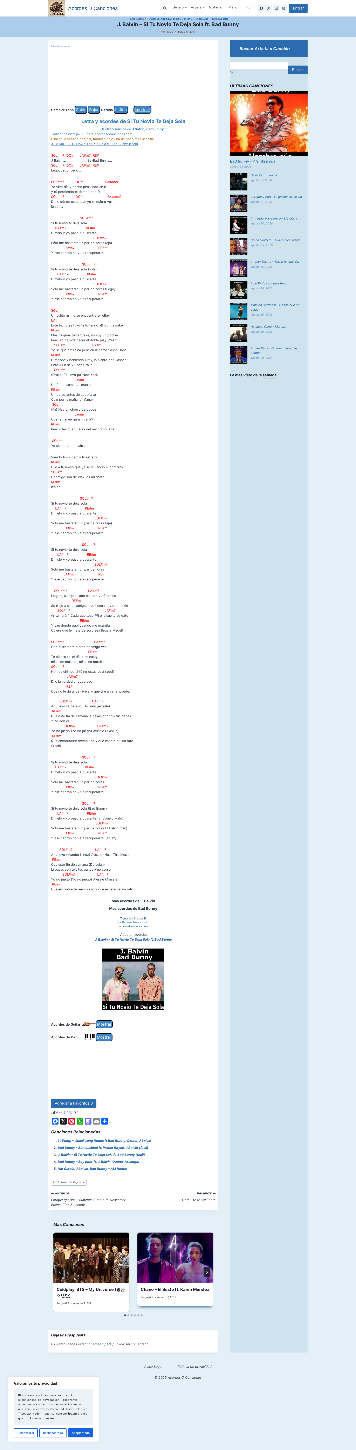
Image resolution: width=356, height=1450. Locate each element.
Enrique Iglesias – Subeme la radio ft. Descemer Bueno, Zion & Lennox (88, 1199)
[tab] (125, 1315)
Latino (121, 109)
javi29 (169, 31)
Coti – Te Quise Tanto (199, 1197)
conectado (95, 1344)
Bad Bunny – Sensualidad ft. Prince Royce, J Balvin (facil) (103, 1148)
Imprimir (142, 109)
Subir (81, 109)
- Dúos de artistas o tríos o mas (169, 19)
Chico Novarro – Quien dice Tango (276, 240)
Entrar (298, 8)
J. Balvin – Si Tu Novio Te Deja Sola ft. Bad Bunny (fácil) (94, 144)
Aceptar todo (81, 1433)
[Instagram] (276, 8)
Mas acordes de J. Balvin (133, 901)
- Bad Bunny (136, 19)
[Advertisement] (133, 77)
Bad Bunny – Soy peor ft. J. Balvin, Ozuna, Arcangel (98, 1162)
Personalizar (26, 1433)
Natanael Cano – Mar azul (269, 327)
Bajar (94, 109)
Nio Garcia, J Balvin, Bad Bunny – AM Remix (92, 1169)
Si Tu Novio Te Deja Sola (69, 1182)
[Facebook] (261, 8)
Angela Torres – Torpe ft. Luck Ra (275, 262)
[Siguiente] (207, 1272)
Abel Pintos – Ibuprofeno (269, 283)
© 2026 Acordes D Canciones (177, 1377)
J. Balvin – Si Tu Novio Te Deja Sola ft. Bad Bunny (133, 939)
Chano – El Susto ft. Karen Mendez (175, 1289)
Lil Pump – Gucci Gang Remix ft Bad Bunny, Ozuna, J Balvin (104, 1141)
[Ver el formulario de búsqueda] (165, 8)
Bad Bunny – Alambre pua (252, 161)
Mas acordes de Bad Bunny (133, 908)
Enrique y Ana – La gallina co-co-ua (276, 197)
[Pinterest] (284, 8)
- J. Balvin (201, 19)
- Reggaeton (219, 19)
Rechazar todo (53, 1433)
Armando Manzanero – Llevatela (274, 218)
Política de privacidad (195, 1366)
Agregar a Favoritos (74, 1103)
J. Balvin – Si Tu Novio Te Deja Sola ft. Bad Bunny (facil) (101, 1155)
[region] (53, 1409)
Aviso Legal (153, 1366)
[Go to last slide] (60, 1272)
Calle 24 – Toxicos (264, 175)
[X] (268, 8)
